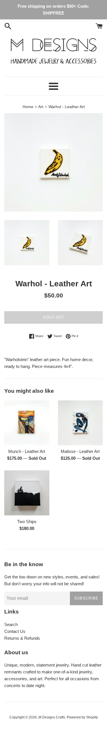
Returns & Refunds (22, 638)
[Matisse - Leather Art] (80, 423)
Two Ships (27, 521)
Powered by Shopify (82, 717)
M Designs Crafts (52, 717)
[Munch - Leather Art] (26, 423)
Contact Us (14, 631)
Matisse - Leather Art (80, 451)
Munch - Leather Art (26, 451)
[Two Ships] (26, 492)
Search (11, 624)
